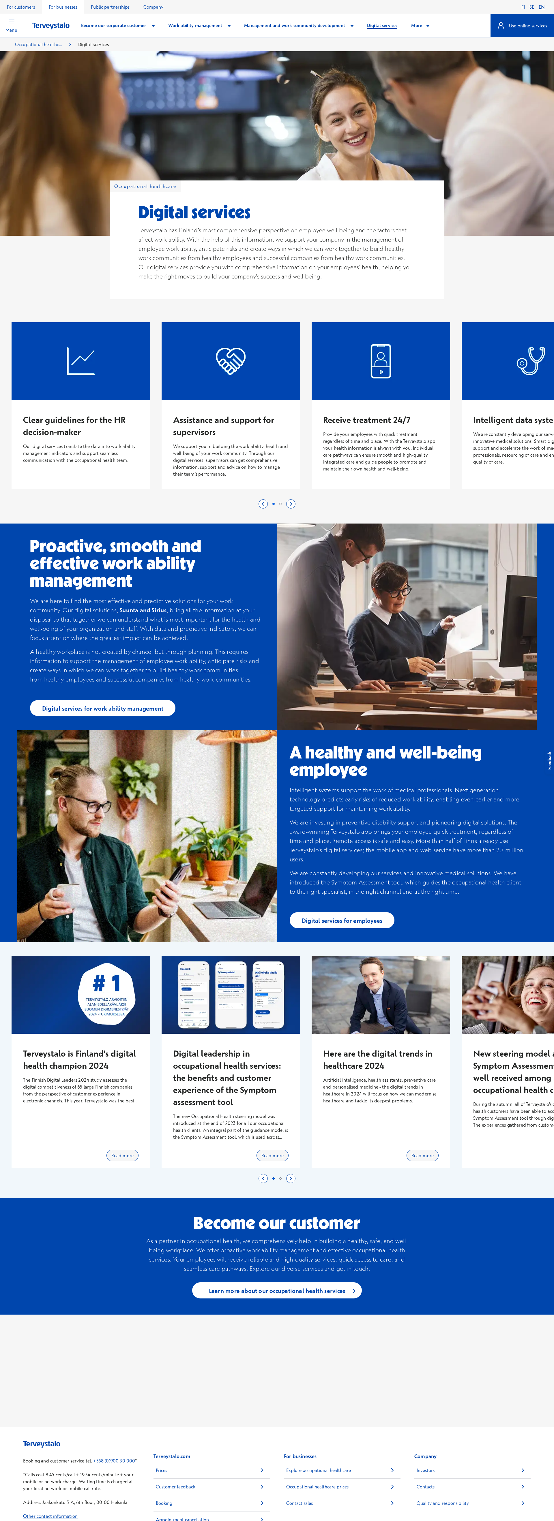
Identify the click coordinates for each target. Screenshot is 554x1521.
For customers (21, 7)
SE (531, 7)
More (417, 25)
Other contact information (50, 1516)
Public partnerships (110, 7)
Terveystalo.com (172, 1456)
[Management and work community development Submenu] (352, 25)
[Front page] (51, 26)
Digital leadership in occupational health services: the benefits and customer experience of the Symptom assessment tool (227, 1077)
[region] (277, 411)
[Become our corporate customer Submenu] (153, 25)
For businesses (63, 7)
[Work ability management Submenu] (229, 25)
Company (153, 7)
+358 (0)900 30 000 (114, 1461)
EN (542, 7)
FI (523, 7)
